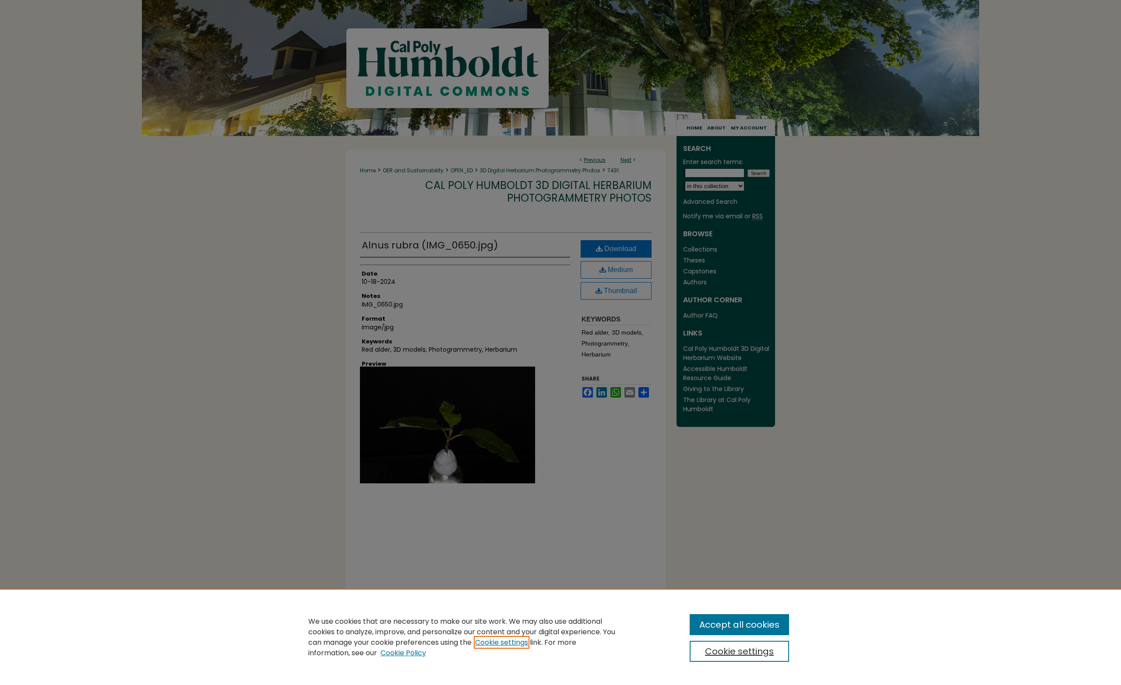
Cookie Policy (403, 653)
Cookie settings (501, 642)
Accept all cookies (739, 625)
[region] (560, 637)
